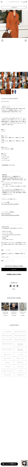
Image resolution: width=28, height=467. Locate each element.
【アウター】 (7, 362)
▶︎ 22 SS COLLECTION (7, 349)
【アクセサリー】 (20, 362)
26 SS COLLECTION (8, 331)
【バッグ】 (20, 370)
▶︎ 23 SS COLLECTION (7, 343)
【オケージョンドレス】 (8, 370)
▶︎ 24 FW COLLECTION (20, 335)
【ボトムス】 (7, 366)
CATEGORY (14, 7)
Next (25, 40)
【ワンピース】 (20, 366)
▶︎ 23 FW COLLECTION (20, 339)
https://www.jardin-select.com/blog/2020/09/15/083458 (10, 214)
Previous (2, 40)
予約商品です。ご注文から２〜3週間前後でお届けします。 (13, 254)
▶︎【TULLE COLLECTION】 (20, 350)
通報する (14, 289)
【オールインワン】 (20, 358)
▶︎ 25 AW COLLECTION (20, 331)
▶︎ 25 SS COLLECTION (7, 335)
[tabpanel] (14, 40)
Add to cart (14, 269)
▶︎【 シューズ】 (7, 354)
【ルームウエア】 (7, 375)
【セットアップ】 (7, 358)
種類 (2, 250)
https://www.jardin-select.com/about (10, 204)
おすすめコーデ (20, 375)
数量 (2, 260)
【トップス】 (20, 354)
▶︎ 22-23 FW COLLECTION (20, 344)
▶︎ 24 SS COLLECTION (7, 339)
